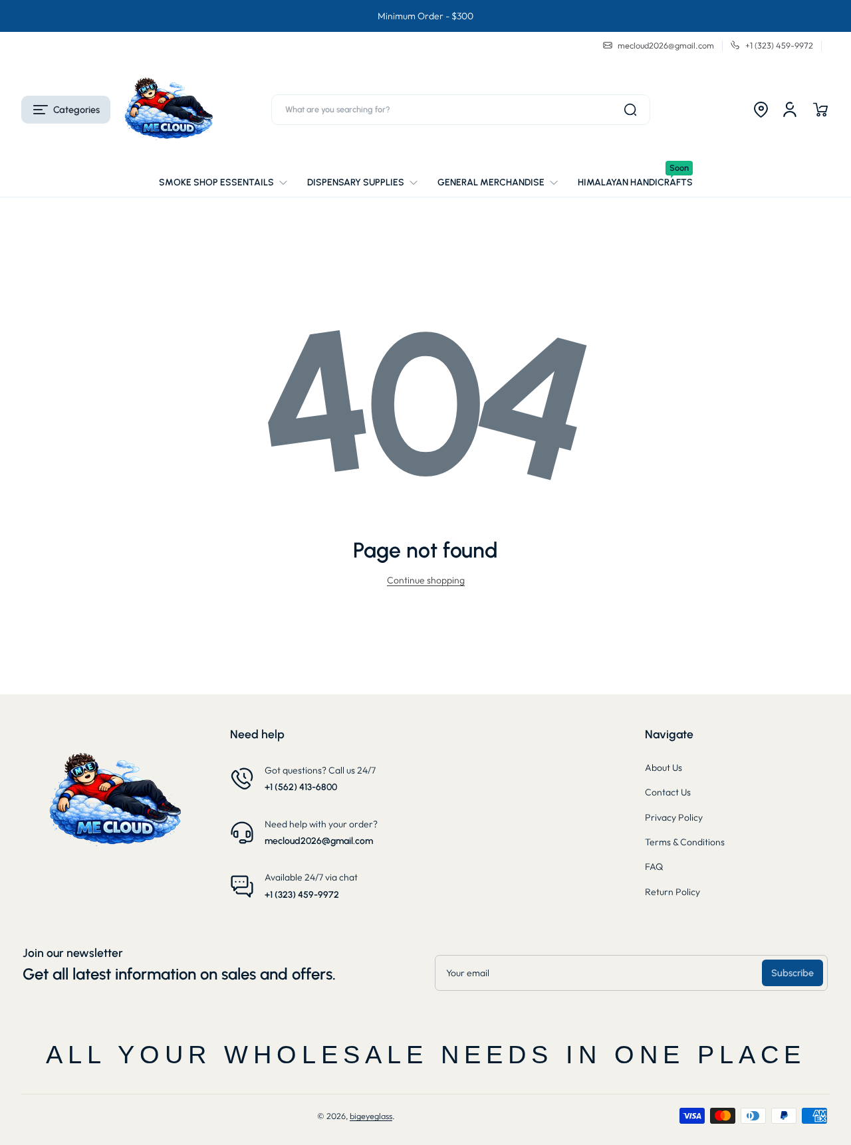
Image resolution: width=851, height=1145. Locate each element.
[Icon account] (790, 110)
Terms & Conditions (685, 842)
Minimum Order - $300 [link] (425, 16)
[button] (65, 110)
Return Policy (672, 892)
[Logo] (168, 109)
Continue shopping (426, 580)
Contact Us (668, 792)
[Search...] (630, 109)
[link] (228, 182)
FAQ (654, 867)
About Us (663, 768)
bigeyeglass (371, 1115)
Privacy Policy (674, 817)
